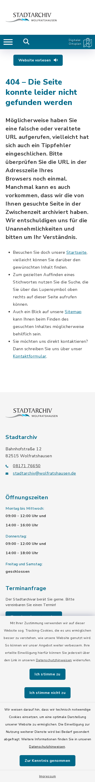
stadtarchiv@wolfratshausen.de (44, 473)
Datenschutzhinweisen (54, 660)
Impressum (47, 776)
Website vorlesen (35, 60)
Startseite (76, 252)
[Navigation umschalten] (8, 42)
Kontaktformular (29, 356)
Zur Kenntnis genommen (47, 760)
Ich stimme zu (47, 674)
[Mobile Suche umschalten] (26, 42)
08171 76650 (27, 466)
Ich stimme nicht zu (48, 692)
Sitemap (73, 312)
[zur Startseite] (31, 17)
